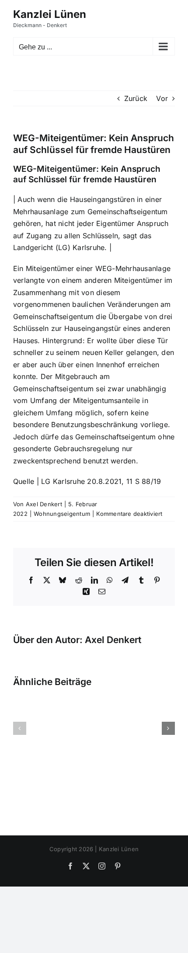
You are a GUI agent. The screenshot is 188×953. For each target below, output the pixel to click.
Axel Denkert (44, 504)
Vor (162, 98)
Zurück (135, 98)
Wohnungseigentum (62, 513)
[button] (19, 728)
